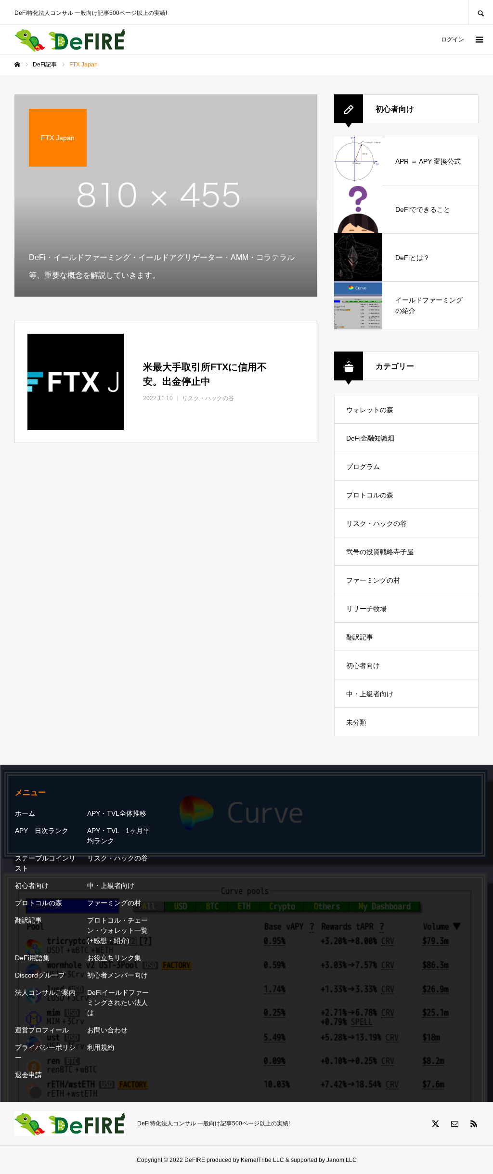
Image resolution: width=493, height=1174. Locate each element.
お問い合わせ (107, 1030)
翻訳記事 (359, 637)
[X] (435, 1123)
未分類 (356, 722)
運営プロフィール (42, 1030)
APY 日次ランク (41, 831)
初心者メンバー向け (117, 975)
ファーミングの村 (373, 580)
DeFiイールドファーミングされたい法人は (118, 1003)
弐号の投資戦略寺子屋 (380, 552)
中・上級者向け (369, 694)
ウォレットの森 (369, 410)
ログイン (452, 39)
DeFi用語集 (32, 958)
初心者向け (363, 665)
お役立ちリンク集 (114, 958)
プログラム (363, 466)
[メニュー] (478, 39)
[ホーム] (17, 64)
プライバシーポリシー (45, 1052)
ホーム (25, 813)
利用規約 (100, 1047)
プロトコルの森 (369, 495)
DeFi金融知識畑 (370, 438)
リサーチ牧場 (366, 609)
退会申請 (28, 1075)
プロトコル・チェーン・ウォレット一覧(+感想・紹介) (117, 930)
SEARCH (480, 12)
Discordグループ (40, 975)
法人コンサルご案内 (45, 992)
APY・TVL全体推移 (116, 813)
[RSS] (474, 1123)
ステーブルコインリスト (45, 863)
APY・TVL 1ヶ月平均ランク (118, 836)
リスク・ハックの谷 (376, 523)
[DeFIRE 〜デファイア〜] (69, 39)
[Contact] (454, 1123)
